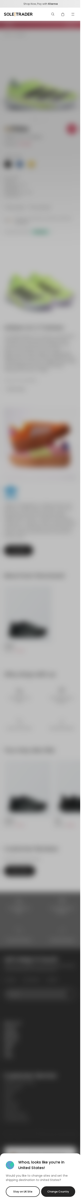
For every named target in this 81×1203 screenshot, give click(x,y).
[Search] (53, 14)
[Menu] (73, 14)
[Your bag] (63, 14)
